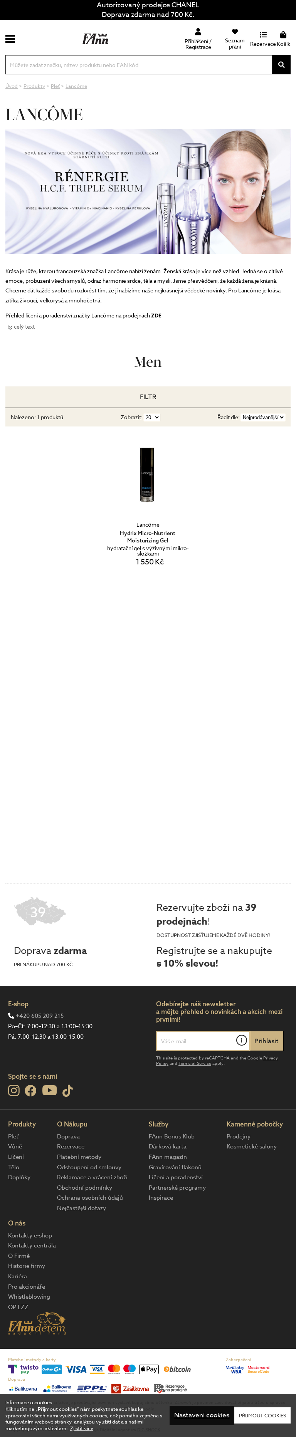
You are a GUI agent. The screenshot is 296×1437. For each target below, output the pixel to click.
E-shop (18, 1004)
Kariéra (17, 1276)
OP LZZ (18, 1307)
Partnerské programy (177, 1188)
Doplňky (19, 1177)
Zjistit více (81, 1428)
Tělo (13, 1167)
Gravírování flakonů (175, 1167)
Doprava (68, 1136)
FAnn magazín (168, 1157)
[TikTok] (67, 1091)
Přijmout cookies (262, 1415)
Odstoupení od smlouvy (89, 1167)
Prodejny (239, 1136)
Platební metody (79, 1157)
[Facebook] (31, 1091)
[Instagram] (13, 1090)
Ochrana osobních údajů (90, 1198)
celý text (24, 326)
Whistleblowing (29, 1297)
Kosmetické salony (252, 1146)
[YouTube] (49, 1090)
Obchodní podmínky (84, 1188)
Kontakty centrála (32, 1245)
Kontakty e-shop (30, 1235)
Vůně (15, 1146)
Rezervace (70, 1146)
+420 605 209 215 (40, 1016)
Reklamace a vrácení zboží (92, 1177)
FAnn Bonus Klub (172, 1136)
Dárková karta (168, 1146)
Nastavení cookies (201, 1415)
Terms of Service (194, 1063)
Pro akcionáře (26, 1287)
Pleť (13, 1136)
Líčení (16, 1157)
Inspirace (161, 1198)
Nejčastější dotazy (81, 1208)
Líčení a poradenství (176, 1177)
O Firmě (19, 1256)
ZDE (156, 316)
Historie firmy (26, 1266)
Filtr (148, 397)
